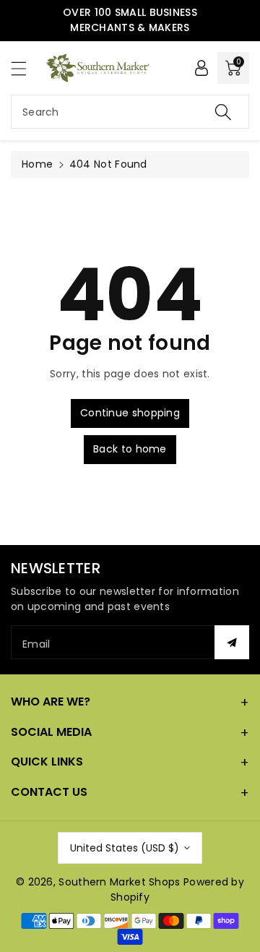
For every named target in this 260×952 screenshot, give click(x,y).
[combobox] (130, 111)
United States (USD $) (124, 848)
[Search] (223, 111)
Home (37, 164)
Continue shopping (130, 413)
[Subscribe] (231, 642)
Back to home (130, 449)
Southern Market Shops (119, 882)
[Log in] (201, 68)
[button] (25, 68)
